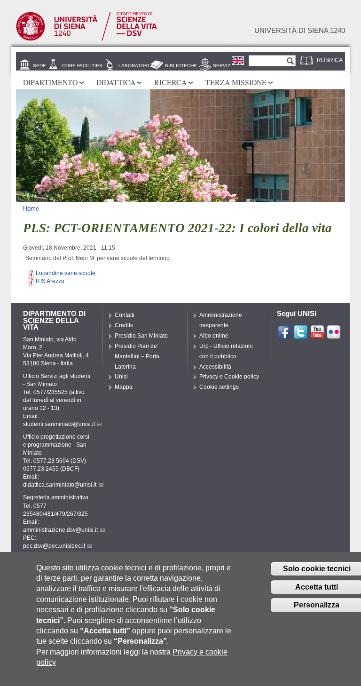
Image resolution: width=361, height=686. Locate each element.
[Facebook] (284, 335)
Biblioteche (181, 65)
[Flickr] (333, 335)
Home (31, 208)
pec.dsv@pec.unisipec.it (54, 546)
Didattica (115, 82)
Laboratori (133, 65)
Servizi (222, 65)
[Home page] (86, 39)
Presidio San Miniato (141, 335)
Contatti (124, 315)
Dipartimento (50, 82)
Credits (124, 325)
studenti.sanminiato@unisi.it (59, 424)
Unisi (121, 376)
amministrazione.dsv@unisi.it (60, 530)
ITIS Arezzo (50, 281)
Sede (39, 65)
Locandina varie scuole (65, 273)
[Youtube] (317, 335)
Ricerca (170, 82)
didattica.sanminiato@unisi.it (59, 484)
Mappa (124, 387)
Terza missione (236, 82)
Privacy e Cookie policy (229, 376)
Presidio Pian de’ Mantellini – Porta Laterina (137, 356)
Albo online (213, 335)
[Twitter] (300, 335)
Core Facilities (82, 65)
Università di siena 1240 (299, 30)
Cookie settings (219, 387)
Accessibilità (215, 366)
